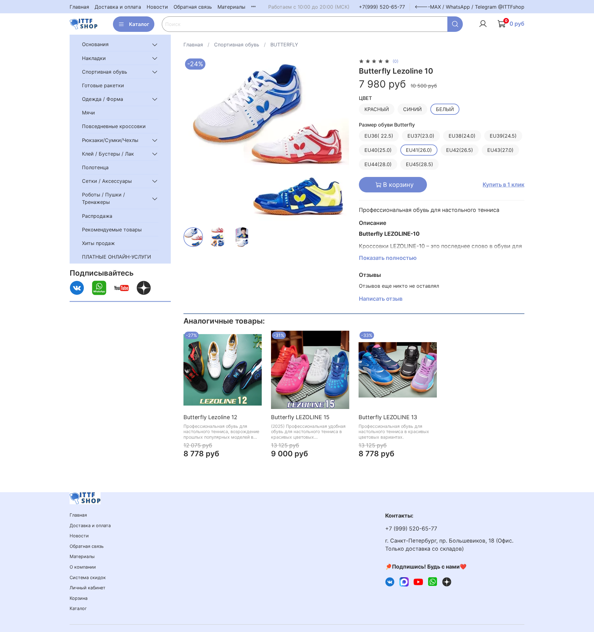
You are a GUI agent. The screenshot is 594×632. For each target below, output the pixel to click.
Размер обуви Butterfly (387, 125)
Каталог (139, 24)
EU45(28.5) (419, 164)
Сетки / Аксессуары (107, 181)
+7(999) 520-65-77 (382, 7)
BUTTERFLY (284, 44)
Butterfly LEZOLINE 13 (388, 417)
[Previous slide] (193, 139)
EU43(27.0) (500, 150)
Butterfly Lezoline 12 (210, 417)
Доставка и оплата (118, 7)
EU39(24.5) (503, 136)
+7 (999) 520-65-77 (411, 528)
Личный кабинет (87, 587)
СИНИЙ (412, 109)
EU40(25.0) (378, 150)
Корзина (79, 598)
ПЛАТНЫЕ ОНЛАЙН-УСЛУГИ (116, 257)
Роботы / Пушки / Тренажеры (103, 198)
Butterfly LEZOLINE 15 (300, 417)
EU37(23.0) (420, 136)
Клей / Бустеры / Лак (108, 154)
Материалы (231, 7)
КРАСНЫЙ (376, 109)
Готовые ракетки (103, 85)
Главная (79, 7)
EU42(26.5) (459, 150)
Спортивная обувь (236, 44)
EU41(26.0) (419, 150)
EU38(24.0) (462, 136)
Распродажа (97, 216)
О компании (83, 567)
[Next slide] (339, 139)
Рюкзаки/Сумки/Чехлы (110, 140)
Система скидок (88, 577)
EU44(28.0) (378, 164)
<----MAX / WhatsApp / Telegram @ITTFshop (469, 7)
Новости (157, 7)
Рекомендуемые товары (112, 229)
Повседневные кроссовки (114, 126)
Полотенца (95, 167)
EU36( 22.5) (378, 136)
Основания (95, 44)
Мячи (88, 113)
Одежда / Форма (102, 99)
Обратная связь (193, 7)
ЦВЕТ (365, 98)
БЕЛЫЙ (445, 109)
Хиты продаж (98, 243)
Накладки (94, 58)
